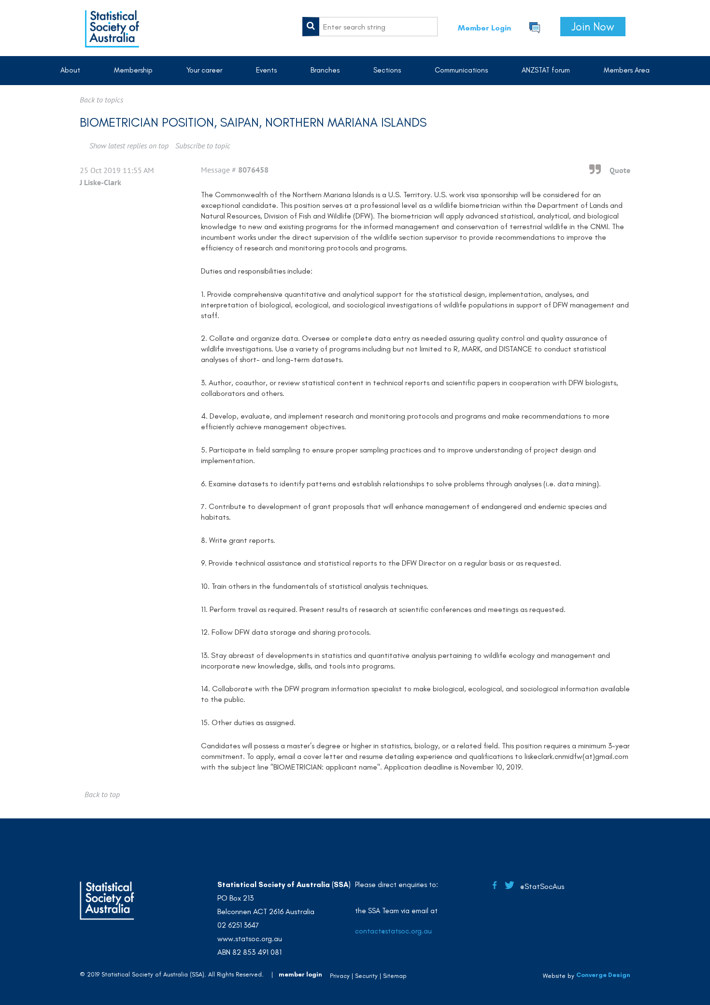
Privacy (340, 975)
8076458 (253, 170)
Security (366, 975)
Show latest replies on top (129, 145)
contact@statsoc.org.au (393, 931)
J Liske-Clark (100, 182)
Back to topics (101, 99)
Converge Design (603, 974)
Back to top (102, 794)
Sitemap (395, 975)
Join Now (592, 26)
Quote (620, 170)
